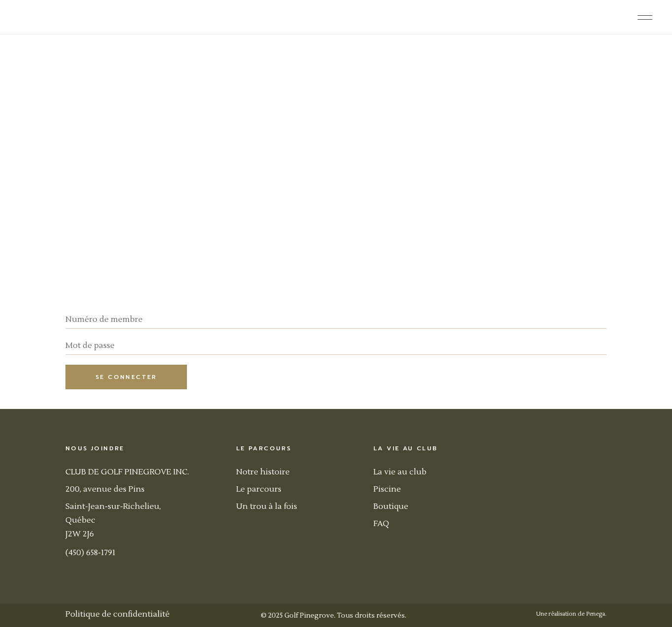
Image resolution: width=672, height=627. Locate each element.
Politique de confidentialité (117, 614)
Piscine (387, 489)
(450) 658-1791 (90, 553)
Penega (595, 614)
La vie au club (400, 472)
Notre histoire (263, 472)
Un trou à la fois (266, 506)
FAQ (381, 524)
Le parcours (258, 489)
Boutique (390, 506)
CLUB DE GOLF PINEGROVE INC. (127, 472)
